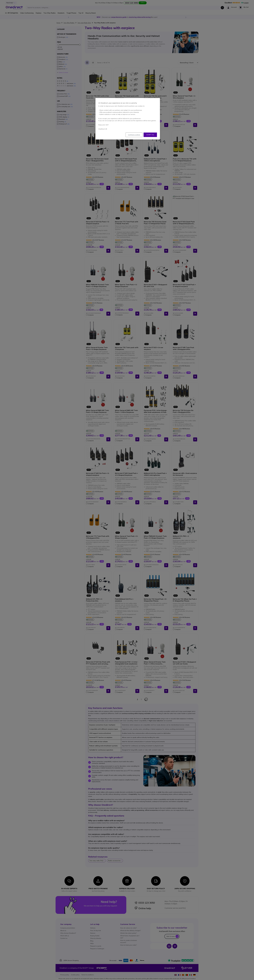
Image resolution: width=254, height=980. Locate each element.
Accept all (150, 134)
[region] (127, 118)
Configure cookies (134, 135)
